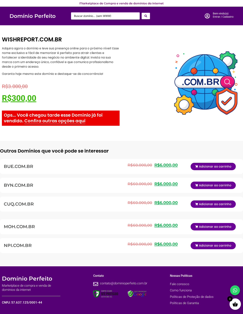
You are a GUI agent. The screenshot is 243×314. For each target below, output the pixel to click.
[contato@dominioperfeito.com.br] (95, 284)
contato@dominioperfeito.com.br (123, 283)
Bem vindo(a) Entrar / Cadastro (223, 15)
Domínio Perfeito (32, 16)
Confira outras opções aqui (54, 121)
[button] (213, 166)
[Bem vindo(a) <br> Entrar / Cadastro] (207, 16)
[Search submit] (146, 16)
